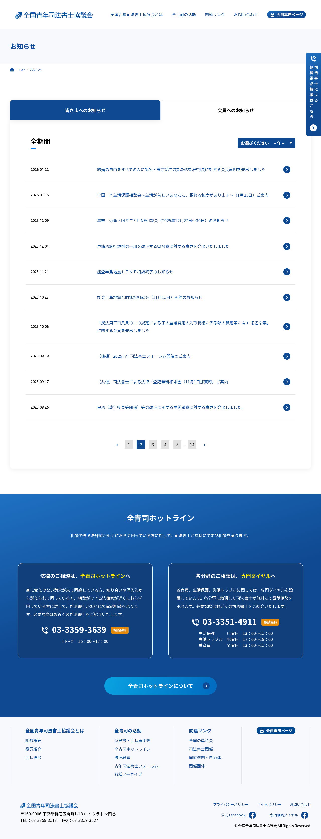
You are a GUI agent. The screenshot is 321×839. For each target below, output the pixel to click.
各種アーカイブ (128, 774)
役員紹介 (33, 749)
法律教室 (122, 757)
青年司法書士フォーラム (136, 766)
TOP (22, 69)
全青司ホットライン (132, 749)
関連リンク (215, 14)
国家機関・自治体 (205, 757)
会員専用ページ (279, 730)
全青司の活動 (184, 14)
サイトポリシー (269, 804)
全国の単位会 (201, 740)
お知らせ (36, 69)
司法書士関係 (201, 749)
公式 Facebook (233, 814)
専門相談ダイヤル (284, 814)
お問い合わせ (246, 14)
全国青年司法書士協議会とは (137, 14)
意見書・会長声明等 (132, 740)
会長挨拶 (33, 757)
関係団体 (197, 766)
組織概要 (33, 740)
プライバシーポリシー (230, 804)
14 (192, 444)
